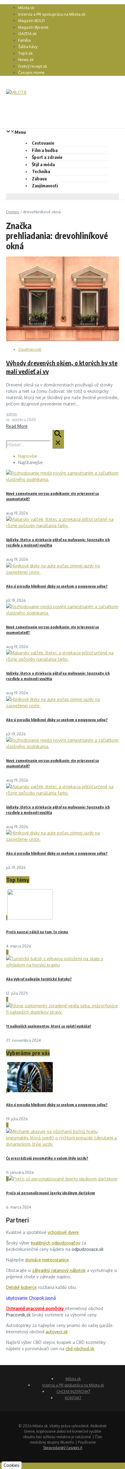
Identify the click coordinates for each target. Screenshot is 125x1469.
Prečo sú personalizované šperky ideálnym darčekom (50, 1193)
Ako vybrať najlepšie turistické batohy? (39, 979)
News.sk (26, 59)
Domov (12, 211)
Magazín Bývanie (33, 27)
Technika (41, 171)
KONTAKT (73, 1398)
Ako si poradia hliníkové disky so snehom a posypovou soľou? (57, 586)
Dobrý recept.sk (32, 66)
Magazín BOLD (31, 20)
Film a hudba (45, 150)
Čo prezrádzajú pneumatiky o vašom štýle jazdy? (47, 1158)
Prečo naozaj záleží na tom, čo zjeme (37, 932)
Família (24, 40)
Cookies (11, 1465)
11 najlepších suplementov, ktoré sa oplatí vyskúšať (48, 1026)
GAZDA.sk (27, 33)
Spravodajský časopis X (62, 1447)
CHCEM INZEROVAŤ (73, 1391)
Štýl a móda (43, 164)
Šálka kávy (27, 46)
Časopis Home (31, 72)
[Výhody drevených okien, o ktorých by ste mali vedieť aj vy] (62, 339)
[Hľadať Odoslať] (58, 439)
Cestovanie (43, 143)
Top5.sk (25, 53)
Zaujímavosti (45, 185)
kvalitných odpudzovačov (55, 1242)
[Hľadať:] (35, 444)
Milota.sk (26, 7)
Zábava (39, 178)
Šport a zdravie (47, 157)
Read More (17, 426)
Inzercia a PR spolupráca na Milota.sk (52, 14)
